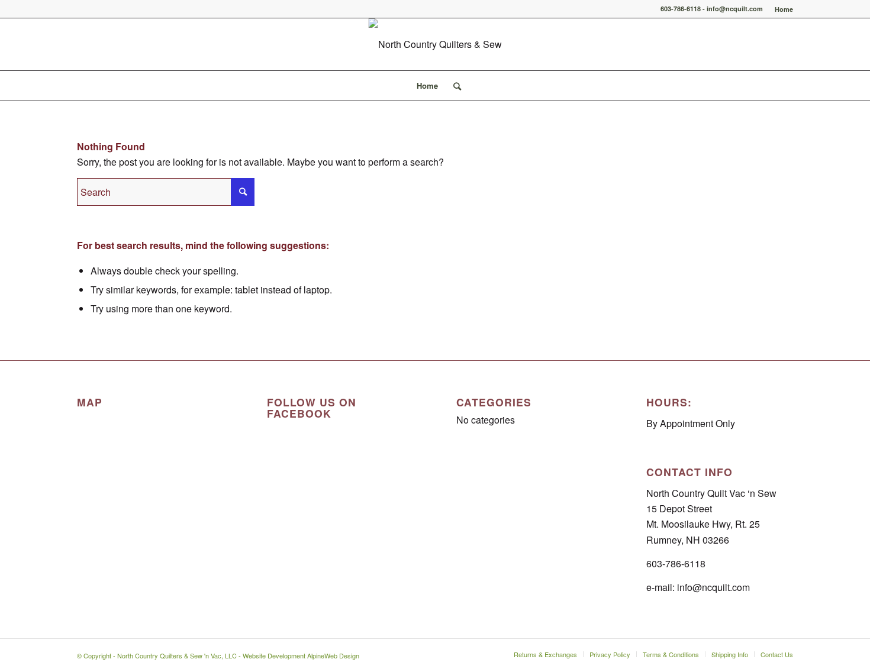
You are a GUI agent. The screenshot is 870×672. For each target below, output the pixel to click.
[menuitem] (781, 9)
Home (784, 9)
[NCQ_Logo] (435, 44)
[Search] (453, 86)
